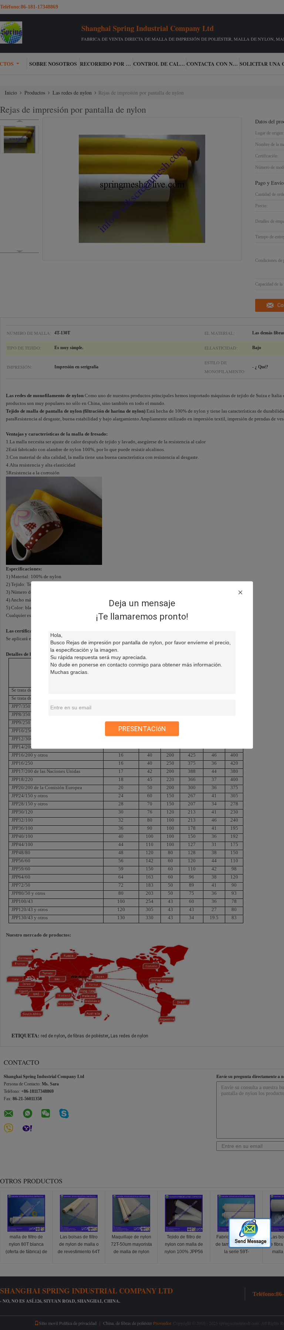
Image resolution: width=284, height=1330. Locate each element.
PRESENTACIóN (142, 729)
